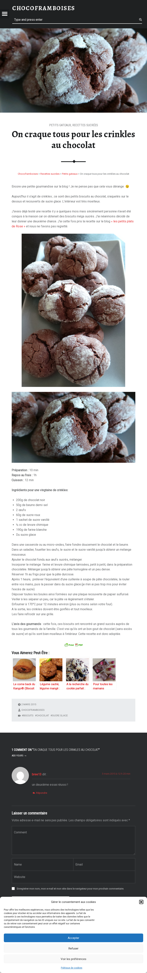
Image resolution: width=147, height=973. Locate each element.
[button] (141, 902)
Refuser (73, 948)
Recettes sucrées (85, 125)
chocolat (43, 715)
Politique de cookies (71, 967)
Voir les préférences (73, 959)
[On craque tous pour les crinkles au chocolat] (73, 31)
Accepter (73, 938)
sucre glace (60, 715)
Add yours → (19, 755)
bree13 (37, 774)
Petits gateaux (60, 125)
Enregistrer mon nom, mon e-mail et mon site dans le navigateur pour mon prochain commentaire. (70, 888)
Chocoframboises (33, 709)
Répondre (41, 792)
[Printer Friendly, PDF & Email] (73, 644)
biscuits (28, 715)
